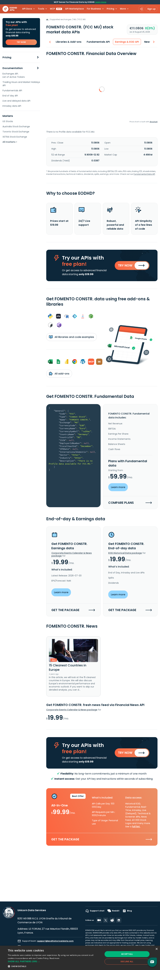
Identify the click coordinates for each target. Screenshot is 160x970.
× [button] (156, 949)
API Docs (27, 8)
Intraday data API (11, 105)
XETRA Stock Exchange (14, 136)
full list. (136, 826)
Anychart (154, 121)
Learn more (100, 2)
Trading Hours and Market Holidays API (21, 84)
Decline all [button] (127, 961)
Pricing (6, 57)
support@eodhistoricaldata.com (55, 940)
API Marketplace (74, 8)
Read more (55, 958)
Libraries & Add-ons (68, 42)
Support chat (97, 910)
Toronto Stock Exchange (15, 131)
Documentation (12, 68)
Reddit (115, 910)
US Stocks (7, 121)
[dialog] (80, 958)
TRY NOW (21, 42)
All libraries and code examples (74, 337)
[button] (54, 961)
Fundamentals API (12, 90)
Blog (129, 910)
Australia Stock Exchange (16, 126)
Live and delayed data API (16, 100)
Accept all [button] (127, 954)
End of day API (10, 95)
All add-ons (61, 373)
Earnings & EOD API (127, 42)
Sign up (151, 8)
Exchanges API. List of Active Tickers (13, 75)
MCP (55, 8)
